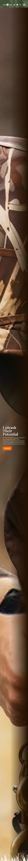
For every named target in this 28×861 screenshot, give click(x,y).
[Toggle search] (20, 5)
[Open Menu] (24, 5)
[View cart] (17, 5)
